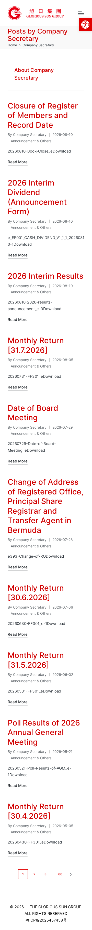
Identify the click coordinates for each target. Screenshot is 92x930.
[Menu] (81, 13)
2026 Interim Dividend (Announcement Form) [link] (37, 197)
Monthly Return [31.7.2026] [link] (36, 345)
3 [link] (45, 874)
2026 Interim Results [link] (45, 275)
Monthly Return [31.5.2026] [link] (36, 660)
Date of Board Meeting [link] (33, 412)
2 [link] (34, 874)
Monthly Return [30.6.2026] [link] (36, 592)
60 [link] (60, 874)
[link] (85, 24)
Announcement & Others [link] (31, 141)
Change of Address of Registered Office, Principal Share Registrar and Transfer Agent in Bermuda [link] (46, 506)
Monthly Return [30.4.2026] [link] (36, 811)
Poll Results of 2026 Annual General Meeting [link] (44, 732)
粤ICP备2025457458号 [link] (46, 920)
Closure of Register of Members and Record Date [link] (43, 115)
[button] (71, 874)
